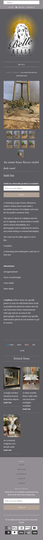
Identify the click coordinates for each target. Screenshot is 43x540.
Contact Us (21, 478)
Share (19, 345)
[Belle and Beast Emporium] (21, 36)
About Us (21, 483)
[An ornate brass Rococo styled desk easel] (21, 105)
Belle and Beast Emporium (20, 520)
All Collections (21, 474)
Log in (10, 7)
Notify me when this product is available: (21, 184)
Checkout (30, 7)
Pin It (27, 345)
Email (22, 350)
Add (33, 345)
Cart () (20, 7)
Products (16, 72)
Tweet (11, 345)
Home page (21, 469)
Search (21, 465)
